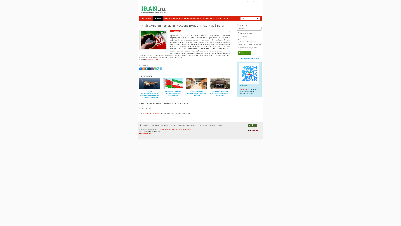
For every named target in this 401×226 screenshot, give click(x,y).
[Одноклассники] (143, 68)
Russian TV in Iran (222, 18)
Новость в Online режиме (247, 42)
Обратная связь (146, 133)
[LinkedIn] (146, 68)
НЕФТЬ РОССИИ (152, 59)
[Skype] (158, 68)
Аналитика (168, 18)
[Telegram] (161, 68)
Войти (249, 2)
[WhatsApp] (155, 68)
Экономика (158, 18)
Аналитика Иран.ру (246, 33)
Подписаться (245, 53)
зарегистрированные (151, 113)
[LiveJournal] (149, 68)
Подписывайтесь (245, 89)
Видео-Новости (208, 18)
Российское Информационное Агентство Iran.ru (176, 129)
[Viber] (152, 68)
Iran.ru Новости (245, 85)
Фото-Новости (195, 18)
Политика (148, 18)
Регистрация (257, 2)
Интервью (185, 18)
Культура (176, 18)
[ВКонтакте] (140, 68)
